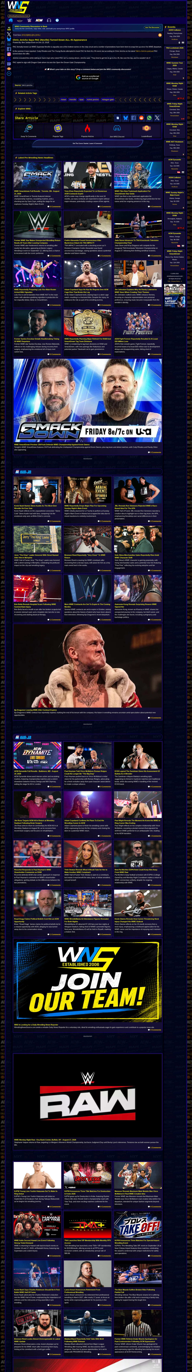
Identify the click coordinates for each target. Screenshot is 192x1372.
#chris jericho (93, 100)
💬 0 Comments (54, 207)
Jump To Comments (28, 136)
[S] (27, 35)
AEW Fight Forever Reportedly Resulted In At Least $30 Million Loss (136, 340)
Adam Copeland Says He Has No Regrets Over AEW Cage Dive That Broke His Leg (86, 291)
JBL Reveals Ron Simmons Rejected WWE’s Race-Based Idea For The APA (136, 507)
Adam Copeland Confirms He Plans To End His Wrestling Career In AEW (84, 822)
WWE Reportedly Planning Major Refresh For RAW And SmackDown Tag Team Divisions (87, 340)
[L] (31, 35)
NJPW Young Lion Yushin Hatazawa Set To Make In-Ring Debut (36, 1192)
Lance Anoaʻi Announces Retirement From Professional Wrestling (82, 1291)
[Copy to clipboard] (117, 118)
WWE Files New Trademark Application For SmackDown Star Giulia (133, 192)
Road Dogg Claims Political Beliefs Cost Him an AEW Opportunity (36, 920)
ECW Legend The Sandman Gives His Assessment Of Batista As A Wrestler (137, 772)
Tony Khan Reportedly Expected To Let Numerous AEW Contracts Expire (85, 192)
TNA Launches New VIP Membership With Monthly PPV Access (87, 1242)
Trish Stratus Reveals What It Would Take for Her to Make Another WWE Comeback (85, 871)
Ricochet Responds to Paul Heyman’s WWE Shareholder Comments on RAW (32, 871)
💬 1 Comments (54, 256)
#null (174, 75)
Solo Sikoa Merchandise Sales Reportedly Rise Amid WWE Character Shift (137, 556)
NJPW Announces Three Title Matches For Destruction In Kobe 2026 (87, 1192)
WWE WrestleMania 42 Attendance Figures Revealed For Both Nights (86, 920)
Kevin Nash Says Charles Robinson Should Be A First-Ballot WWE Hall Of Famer (37, 1291)
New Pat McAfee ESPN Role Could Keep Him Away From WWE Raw (136, 871)
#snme (175, 204)
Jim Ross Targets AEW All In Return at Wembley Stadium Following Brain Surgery (34, 822)
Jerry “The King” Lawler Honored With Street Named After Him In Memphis (36, 556)
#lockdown (174, 57)
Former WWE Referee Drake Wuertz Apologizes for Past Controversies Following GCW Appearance (136, 1340)
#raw (174, 95)
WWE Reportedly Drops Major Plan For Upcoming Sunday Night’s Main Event (85, 507)
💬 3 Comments (54, 1354)
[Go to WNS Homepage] (18, 7)
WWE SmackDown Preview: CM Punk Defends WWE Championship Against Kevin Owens (52, 445)
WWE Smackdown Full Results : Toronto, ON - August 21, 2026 (36, 192)
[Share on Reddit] (141, 118)
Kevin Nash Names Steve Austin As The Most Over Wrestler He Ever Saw (35, 507)
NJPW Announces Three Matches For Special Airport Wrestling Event (137, 1242)
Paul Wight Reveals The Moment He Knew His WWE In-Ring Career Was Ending (138, 822)
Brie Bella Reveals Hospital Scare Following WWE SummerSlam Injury (35, 605)
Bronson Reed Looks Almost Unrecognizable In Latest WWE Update (37, 1340)
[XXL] (38, 35)
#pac (81, 100)
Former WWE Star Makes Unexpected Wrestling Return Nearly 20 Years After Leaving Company (37, 241)
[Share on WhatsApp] (149, 118)
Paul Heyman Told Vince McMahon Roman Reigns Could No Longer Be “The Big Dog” (85, 772)
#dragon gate (108, 100)
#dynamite (174, 169)
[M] (29, 35)
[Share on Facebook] (133, 118)
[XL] (33, 35)
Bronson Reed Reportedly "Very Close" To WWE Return (84, 556)
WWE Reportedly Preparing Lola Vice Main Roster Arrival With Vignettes (35, 291)
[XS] (23, 35)
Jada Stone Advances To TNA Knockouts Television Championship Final (137, 241)
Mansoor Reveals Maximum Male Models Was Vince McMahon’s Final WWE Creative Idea (136, 1192)
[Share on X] (157, 118)
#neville (72, 100)
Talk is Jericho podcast (144, 51)
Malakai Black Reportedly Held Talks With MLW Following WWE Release (84, 1340)
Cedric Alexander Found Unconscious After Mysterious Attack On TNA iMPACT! (82, 241)
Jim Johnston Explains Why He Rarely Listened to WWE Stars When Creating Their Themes (136, 291)
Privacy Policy (175, 281)
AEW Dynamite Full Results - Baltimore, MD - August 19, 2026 (36, 772)
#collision (175, 39)
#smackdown (174, 115)
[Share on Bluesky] (125, 118)
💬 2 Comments (104, 256)
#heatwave (174, 151)
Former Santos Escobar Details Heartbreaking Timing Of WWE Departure (36, 340)
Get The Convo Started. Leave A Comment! (87, 143)
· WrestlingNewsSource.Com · (18, 16)
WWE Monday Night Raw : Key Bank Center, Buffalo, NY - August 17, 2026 (45, 1140)
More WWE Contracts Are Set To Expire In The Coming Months (87, 605)
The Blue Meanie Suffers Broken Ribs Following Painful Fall (135, 1291)
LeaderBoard (146, 136)
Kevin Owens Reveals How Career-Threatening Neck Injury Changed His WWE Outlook (137, 920)
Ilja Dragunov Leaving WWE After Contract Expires (35, 710)
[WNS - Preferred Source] (88, 77)
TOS (169, 281)
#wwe (63, 100)
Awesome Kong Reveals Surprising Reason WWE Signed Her (136, 605)
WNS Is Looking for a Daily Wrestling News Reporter (36, 1025)
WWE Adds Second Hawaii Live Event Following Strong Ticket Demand (34, 1242)
